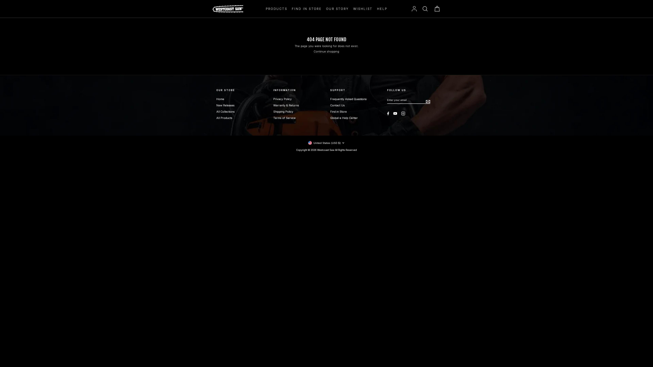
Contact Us (337, 105)
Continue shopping (326, 51)
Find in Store (307, 9)
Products (276, 9)
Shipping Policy (283, 111)
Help (382, 9)
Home (220, 99)
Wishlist (363, 9)
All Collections (225, 111)
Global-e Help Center (344, 118)
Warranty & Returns (286, 105)
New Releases (225, 105)
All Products (224, 118)
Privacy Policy (282, 99)
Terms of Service (284, 118)
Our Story (337, 9)
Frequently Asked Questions (348, 99)
